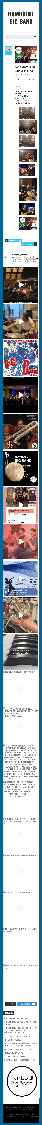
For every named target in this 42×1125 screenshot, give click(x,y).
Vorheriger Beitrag (15, 240)
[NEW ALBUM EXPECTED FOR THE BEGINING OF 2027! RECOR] (21, 285)
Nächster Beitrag (27, 244)
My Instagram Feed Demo (12, 1116)
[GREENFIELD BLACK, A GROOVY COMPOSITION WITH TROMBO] (21, 835)
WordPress (12, 1109)
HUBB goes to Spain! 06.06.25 (14, 1056)
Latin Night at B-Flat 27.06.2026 (15, 1018)
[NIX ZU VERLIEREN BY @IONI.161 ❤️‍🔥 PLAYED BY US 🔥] (21, 615)
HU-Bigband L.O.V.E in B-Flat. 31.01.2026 (18, 1036)
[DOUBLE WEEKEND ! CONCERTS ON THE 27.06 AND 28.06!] (21, 982)
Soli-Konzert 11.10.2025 (12, 1039)
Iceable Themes (28, 1109)
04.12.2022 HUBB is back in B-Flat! (25, 69)
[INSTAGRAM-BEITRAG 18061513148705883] (21, 468)
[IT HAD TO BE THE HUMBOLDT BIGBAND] (21, 909)
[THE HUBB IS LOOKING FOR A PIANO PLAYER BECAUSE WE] (21, 652)
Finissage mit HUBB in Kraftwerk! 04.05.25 (19, 1060)
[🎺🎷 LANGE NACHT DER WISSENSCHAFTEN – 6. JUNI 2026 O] (21, 578)
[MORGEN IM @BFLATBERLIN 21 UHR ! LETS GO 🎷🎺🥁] (21, 395)
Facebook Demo (34, 1116)
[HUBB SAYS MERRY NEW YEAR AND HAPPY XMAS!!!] (21, 872)
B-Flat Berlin (19, 86)
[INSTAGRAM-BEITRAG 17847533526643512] (21, 688)
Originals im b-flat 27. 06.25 (14, 1052)
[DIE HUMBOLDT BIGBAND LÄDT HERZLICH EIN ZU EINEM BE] (21, 541)
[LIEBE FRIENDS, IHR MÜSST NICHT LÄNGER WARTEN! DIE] (21, 798)
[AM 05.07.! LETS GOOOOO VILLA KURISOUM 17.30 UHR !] (21, 321)
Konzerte (25, 74)
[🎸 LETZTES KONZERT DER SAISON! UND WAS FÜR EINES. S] (21, 358)
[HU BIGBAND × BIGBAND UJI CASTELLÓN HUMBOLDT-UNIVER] (21, 505)
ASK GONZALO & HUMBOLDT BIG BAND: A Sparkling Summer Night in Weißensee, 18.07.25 (21, 1044)
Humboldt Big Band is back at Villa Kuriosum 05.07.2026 (20, 1023)
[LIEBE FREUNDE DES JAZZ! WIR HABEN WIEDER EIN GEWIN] (21, 431)
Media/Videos (19, 1114)
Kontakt (27, 1114)
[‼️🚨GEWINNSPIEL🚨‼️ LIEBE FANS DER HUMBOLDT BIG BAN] (21, 762)
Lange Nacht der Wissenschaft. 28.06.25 (18, 1049)
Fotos (33, 1114)
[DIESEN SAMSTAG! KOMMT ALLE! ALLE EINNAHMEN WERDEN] (21, 945)
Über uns (12, 1114)
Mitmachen (25, 1116)
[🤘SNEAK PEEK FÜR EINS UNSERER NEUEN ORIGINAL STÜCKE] (21, 725)
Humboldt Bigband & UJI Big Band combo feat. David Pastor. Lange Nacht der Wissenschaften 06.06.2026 (20, 1030)
